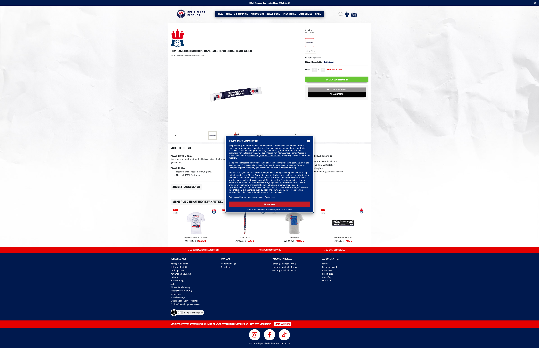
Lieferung (175, 277)
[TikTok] (284, 334)
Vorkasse (326, 280)
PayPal (325, 263)
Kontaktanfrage (178, 297)
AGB (172, 284)
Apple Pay (326, 277)
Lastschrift (327, 270)
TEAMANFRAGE (336, 94)
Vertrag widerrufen (180, 263)
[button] (340, 13)
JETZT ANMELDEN (282, 324)
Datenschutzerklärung (181, 290)
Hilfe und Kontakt (179, 267)
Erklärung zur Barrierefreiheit (184, 300)
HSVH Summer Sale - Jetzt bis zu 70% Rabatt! (269, 3)
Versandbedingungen (181, 273)
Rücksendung (177, 280)
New (220, 13)
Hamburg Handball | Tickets (285, 270)
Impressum (176, 294)
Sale (318, 13)
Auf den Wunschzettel (338, 90)
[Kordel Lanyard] (245, 225)
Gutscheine (305, 13)
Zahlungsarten (177, 270)
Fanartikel (289, 13)
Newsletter (226, 267)
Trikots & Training (237, 13)
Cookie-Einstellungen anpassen (185, 304)
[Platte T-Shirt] (294, 225)
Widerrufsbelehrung (180, 287)
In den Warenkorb (337, 79)
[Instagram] (255, 334)
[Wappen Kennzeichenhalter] (343, 225)
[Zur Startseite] (191, 13)
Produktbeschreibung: (181, 155)
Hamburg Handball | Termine (285, 267)
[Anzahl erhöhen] (323, 70)
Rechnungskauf (329, 267)
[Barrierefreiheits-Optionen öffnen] (174, 312)
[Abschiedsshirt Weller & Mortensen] (196, 225)
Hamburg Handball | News (284, 263)
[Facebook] (270, 334)
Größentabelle (329, 62)
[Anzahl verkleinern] (314, 70)
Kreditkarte (327, 273)
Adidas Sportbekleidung (265, 13)
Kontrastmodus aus (193, 312)
